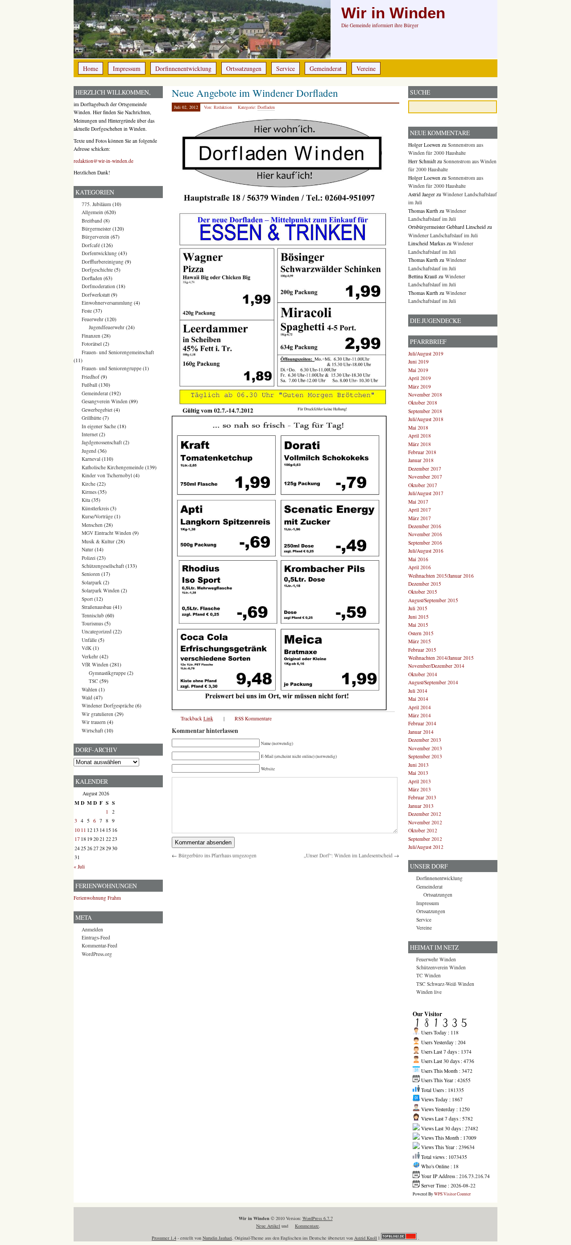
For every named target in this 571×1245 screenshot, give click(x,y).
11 (83, 830)
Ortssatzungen (243, 68)
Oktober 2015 (422, 591)
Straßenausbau (97, 607)
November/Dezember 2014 (436, 665)
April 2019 (419, 378)
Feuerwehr (92, 319)
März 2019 (419, 386)
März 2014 (419, 715)
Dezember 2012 (424, 814)
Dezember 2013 (424, 739)
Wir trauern (94, 722)
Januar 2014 (421, 731)
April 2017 (419, 509)
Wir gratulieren (97, 714)
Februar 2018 (422, 452)
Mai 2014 (418, 698)
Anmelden (92, 929)
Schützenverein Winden (441, 967)
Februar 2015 (422, 649)
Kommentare (307, 1226)
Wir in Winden (393, 12)
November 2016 (425, 534)
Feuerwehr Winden (436, 959)
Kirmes (89, 491)
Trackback (197, 718)
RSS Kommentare (253, 718)
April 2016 (419, 567)
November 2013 (425, 748)
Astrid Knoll (365, 1238)
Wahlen (89, 689)
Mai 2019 (418, 370)
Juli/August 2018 (425, 419)
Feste (87, 310)
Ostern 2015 (421, 633)
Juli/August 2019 (425, 353)
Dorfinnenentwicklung (183, 68)
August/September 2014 (433, 682)
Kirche (88, 483)
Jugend (89, 450)
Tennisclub (93, 615)
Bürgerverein (95, 236)
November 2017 (425, 476)
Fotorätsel (92, 343)
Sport (87, 599)
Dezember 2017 (424, 468)
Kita (86, 499)
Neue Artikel (268, 1226)
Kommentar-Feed (99, 945)
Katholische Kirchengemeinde (113, 467)
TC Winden (428, 975)
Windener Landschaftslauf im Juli (443, 235)
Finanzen (91, 335)
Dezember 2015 (424, 583)
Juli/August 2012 (425, 847)
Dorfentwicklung (99, 253)
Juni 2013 (418, 764)
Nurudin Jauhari (217, 1238)
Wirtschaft (92, 730)
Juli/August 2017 (425, 493)
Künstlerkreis (95, 508)
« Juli (79, 866)
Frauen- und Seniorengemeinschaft (118, 352)
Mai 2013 (418, 772)
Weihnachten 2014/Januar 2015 (441, 657)
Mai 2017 (418, 501)
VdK (86, 648)
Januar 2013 (421, 805)
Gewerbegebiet (97, 409)
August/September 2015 (433, 600)
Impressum (127, 68)
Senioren (91, 574)
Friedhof (90, 376)
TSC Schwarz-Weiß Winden (445, 983)
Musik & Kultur (98, 541)
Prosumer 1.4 (164, 1238)
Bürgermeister (96, 228)
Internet (90, 434)
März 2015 (419, 641)
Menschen (92, 524)
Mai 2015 (418, 624)
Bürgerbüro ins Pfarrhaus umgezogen (217, 855)
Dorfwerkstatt (96, 294)
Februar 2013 (422, 797)
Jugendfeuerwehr (106, 327)
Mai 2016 (418, 559)
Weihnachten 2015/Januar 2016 (441, 575)
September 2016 (425, 542)
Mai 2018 (418, 427)
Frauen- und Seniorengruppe (111, 368)
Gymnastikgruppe (107, 673)
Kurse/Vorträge (97, 516)
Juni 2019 (418, 361)
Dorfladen (266, 107)
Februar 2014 (422, 723)
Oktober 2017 (422, 485)
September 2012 (425, 839)
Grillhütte (91, 417)
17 (77, 839)
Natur (87, 549)
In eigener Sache (99, 426)
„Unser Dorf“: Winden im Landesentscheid (348, 855)
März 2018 (419, 444)
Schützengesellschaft (103, 566)
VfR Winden (95, 664)
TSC (93, 681)
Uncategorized (97, 631)
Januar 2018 (421, 460)
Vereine (366, 68)
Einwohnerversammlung (107, 302)
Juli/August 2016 (425, 550)
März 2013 (419, 789)
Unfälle (89, 640)
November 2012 (425, 822)
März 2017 (419, 518)
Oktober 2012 (422, 830)
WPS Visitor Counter (452, 1194)
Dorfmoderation (98, 286)
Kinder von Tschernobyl (107, 475)
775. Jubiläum (96, 204)
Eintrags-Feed (96, 937)
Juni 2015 (418, 616)
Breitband (92, 220)
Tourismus (92, 623)
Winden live (429, 992)
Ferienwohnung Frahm (97, 897)
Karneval (91, 458)
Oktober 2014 (422, 674)
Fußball (89, 384)
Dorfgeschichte (97, 269)
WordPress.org (97, 954)
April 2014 (419, 707)
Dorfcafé (91, 245)
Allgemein (92, 212)
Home (90, 68)
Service (285, 68)
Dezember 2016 (424, 526)
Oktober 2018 (422, 402)
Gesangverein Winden (105, 401)
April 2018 (419, 435)
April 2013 (419, 781)
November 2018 (425, 394)
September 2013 (425, 756)
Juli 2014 (417, 690)
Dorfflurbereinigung (103, 261)
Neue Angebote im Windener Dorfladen (255, 92)
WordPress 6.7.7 (317, 1218)
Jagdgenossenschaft (102, 442)
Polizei (88, 557)
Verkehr (90, 656)
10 (77, 830)
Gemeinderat (326, 68)
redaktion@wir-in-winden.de (103, 160)
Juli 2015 (417, 608)
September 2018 (425, 411)
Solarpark (92, 582)
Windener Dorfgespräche (108, 705)
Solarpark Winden (101, 590)
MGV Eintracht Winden (106, 532)
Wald (87, 697)
